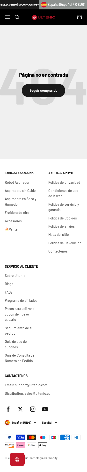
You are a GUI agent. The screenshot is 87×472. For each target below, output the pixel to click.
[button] (63, 4)
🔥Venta (11, 229)
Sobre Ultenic (15, 276)
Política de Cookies (62, 218)
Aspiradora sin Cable (20, 191)
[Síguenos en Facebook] (8, 409)
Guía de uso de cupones (16, 344)
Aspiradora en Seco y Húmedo (20, 201)
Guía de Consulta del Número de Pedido (20, 358)
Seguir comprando (43, 90)
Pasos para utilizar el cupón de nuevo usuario (20, 314)
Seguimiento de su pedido (19, 330)
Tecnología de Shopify (43, 458)
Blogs (9, 284)
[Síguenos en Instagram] (32, 409)
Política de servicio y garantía (63, 207)
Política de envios (61, 226)
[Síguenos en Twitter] (20, 409)
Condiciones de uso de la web (63, 193)
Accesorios (13, 221)
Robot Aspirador (17, 182)
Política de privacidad (64, 182)
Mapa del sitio (58, 234)
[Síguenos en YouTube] (45, 409)
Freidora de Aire (17, 213)
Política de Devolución (64, 243)
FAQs (8, 292)
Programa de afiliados (21, 300)
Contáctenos (58, 251)
